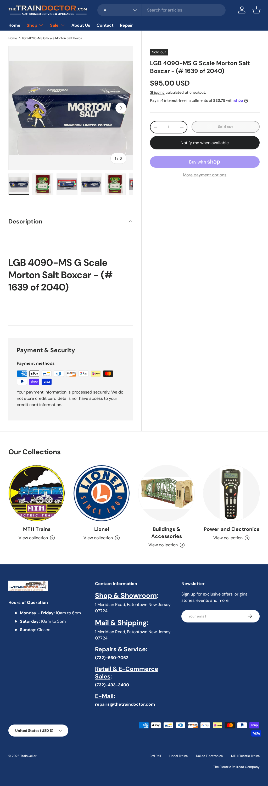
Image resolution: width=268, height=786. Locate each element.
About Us (80, 25)
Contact (105, 25)
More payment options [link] (204, 175)
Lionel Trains (178, 756)
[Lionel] (102, 493)
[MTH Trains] (37, 493)
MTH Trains (37, 529)
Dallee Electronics (209, 756)
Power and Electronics (231, 529)
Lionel (101, 529)
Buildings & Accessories (166, 533)
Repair (126, 25)
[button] (256, 10)
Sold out (225, 126)
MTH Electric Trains (245, 756)
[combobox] (161, 10)
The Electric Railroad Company (236, 767)
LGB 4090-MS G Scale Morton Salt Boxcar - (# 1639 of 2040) (53, 38)
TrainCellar (28, 756)
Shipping (157, 92)
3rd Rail (155, 756)
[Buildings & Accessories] (166, 493)
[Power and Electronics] (231, 493)
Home (14, 25)
